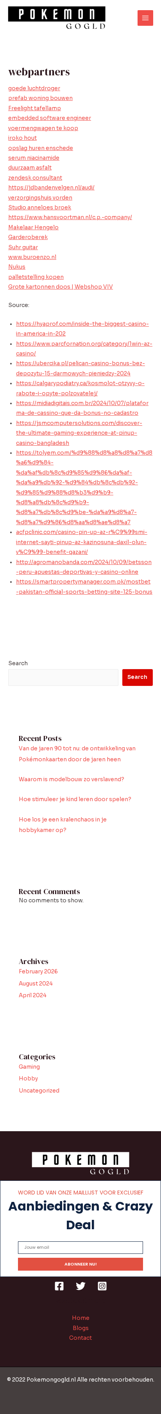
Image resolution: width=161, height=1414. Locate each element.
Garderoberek (28, 237)
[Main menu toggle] (146, 18)
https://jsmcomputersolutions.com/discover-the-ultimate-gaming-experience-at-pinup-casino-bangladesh (79, 433)
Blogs (81, 1328)
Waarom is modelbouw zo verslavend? (71, 779)
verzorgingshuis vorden (40, 198)
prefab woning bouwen (40, 98)
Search (18, 663)
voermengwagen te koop (43, 128)
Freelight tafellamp (34, 108)
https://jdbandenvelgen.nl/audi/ (51, 187)
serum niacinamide (33, 158)
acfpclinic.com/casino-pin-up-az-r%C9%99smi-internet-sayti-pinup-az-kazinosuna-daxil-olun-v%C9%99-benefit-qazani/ (81, 542)
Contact (80, 1338)
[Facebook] (59, 1286)
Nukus (16, 267)
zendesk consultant (35, 178)
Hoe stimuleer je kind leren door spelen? (75, 799)
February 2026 (38, 971)
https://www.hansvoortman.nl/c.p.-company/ (70, 217)
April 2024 (33, 995)
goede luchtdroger (34, 88)
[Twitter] (81, 1286)
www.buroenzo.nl (32, 257)
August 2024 (36, 983)
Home (80, 1318)
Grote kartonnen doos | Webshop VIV (60, 287)
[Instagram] (102, 1286)
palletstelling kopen (36, 277)
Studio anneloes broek (39, 207)
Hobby (28, 1078)
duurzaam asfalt (30, 167)
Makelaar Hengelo (33, 227)
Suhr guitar (23, 247)
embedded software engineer (49, 118)
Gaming (29, 1067)
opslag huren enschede (40, 148)
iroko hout (22, 138)
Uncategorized (39, 1090)
